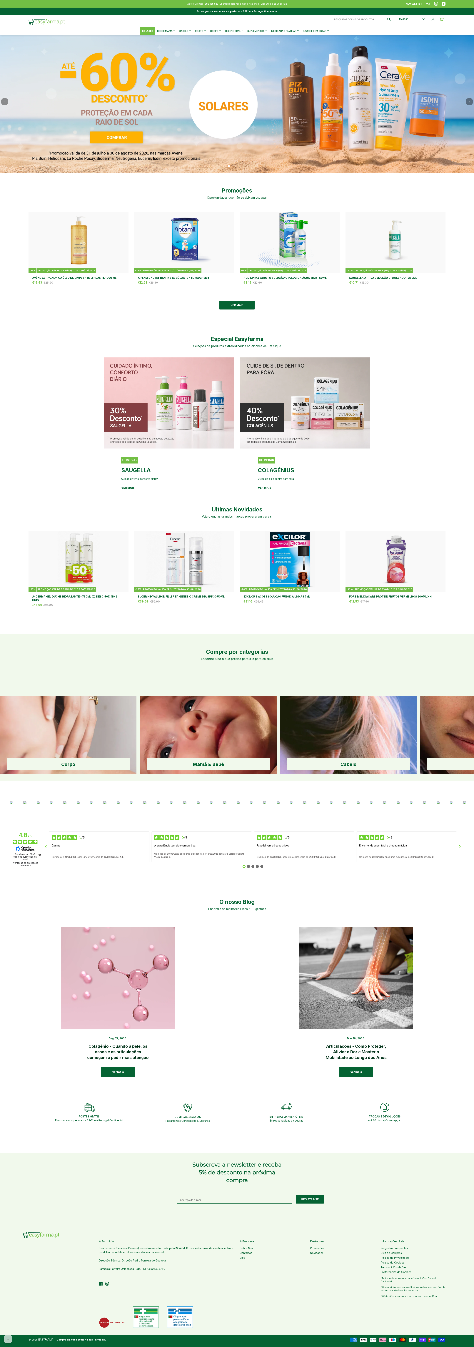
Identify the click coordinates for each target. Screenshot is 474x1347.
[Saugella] (169, 403)
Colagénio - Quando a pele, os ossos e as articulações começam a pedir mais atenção (118, 1052)
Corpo (214, 31)
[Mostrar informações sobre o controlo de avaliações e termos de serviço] (39, 854)
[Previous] (4, 101)
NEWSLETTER (414, 3)
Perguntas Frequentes (394, 1248)
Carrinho (441, 19)
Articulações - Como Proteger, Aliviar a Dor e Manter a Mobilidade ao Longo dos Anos (356, 1052)
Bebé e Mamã (165, 31)
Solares (147, 31)
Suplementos (256, 31)
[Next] (469, 101)
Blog (242, 1257)
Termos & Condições (393, 1267)
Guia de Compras (391, 1252)
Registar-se (310, 1199)
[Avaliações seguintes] (460, 846)
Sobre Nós (246, 1248)
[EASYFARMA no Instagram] (107, 1284)
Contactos (246, 1252)
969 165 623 (211, 3)
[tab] (229, 166)
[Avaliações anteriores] (45, 846)
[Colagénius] (305, 403)
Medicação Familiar (284, 31)
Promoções (317, 1248)
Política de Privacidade (395, 1257)
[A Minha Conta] (433, 19)
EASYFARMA (45, 1339)
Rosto (199, 31)
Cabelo (184, 31)
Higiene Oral (233, 31)
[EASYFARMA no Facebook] (101, 1284)
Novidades (316, 1252)
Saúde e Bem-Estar (315, 31)
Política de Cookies (392, 1262)
